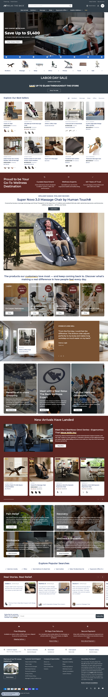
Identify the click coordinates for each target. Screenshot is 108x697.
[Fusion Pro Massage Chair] (41, 469)
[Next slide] (60, 56)
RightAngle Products (71, 121)
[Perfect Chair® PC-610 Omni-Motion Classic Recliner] (33, 146)
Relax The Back (90, 121)
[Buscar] (70, 6)
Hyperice (47, 156)
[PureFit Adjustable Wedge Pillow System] (95, 111)
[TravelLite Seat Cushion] (74, 146)
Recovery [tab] (101, 98)
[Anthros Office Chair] (54, 111)
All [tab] (68, 98)
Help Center (92, 1)
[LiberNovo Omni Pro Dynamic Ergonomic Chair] (67, 469)
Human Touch (7, 121)
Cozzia (32, 483)
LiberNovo (59, 483)
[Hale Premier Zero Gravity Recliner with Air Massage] (13, 146)
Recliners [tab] (74, 98)
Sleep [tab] (88, 98)
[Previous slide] (48, 56)
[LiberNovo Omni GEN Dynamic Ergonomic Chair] (92, 469)
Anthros (47, 121)
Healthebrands (90, 156)
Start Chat (71, 651)
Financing (6, 1)
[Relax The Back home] (14, 6)
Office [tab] (94, 98)
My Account (101, 1)
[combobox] (50, 5)
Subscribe (99, 616)
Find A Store (14, 1)
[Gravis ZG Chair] (13, 111)
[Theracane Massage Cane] (95, 146)
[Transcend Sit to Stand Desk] (74, 111)
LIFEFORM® (68, 156)
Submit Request (31, 651)
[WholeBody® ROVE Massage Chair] (33, 111)
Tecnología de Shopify (23, 693)
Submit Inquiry (93, 651)
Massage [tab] (82, 98)
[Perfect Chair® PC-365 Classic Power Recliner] (16, 469)
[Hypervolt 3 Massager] (54, 146)
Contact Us (51, 651)
